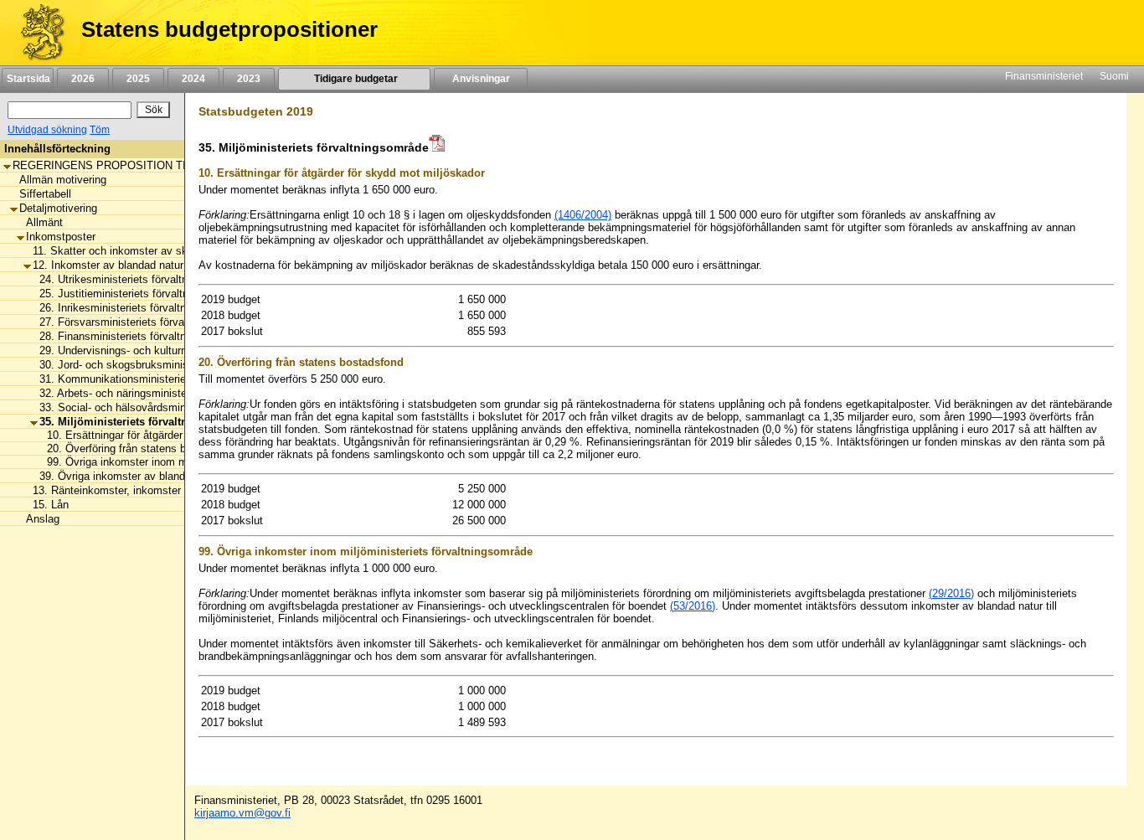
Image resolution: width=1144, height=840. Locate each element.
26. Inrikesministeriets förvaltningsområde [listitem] (140, 307)
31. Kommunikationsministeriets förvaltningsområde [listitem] (165, 379)
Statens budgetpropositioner (229, 29)
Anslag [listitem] (42, 519)
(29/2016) (951, 593)
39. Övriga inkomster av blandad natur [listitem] (131, 476)
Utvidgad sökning (47, 130)
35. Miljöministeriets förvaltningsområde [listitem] (144, 421)
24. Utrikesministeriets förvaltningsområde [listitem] (141, 279)
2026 (83, 79)
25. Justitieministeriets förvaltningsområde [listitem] (142, 293)
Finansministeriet (1044, 76)
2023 (248, 79)
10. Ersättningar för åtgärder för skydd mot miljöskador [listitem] (174, 435)
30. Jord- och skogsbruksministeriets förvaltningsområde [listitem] (176, 364)
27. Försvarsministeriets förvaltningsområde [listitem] (145, 322)
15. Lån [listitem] (51, 504)
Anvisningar (481, 79)
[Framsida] (36, 32)
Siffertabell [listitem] (45, 194)
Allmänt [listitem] (44, 222)
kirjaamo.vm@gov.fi (242, 813)
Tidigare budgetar (354, 79)
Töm (100, 130)
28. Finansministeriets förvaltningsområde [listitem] (140, 336)
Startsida (28, 79)
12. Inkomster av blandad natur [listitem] (108, 265)
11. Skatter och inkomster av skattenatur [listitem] (131, 251)
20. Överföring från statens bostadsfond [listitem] (138, 448)
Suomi (1114, 76)
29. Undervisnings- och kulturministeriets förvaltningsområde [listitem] (185, 350)
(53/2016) (692, 606)
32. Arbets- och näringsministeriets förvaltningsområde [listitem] (171, 393)
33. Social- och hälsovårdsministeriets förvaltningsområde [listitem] (179, 407)
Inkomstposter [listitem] (60, 236)
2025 (138, 79)
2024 (193, 79)
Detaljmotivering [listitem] (58, 208)
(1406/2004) (582, 215)
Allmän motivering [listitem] (62, 179)
